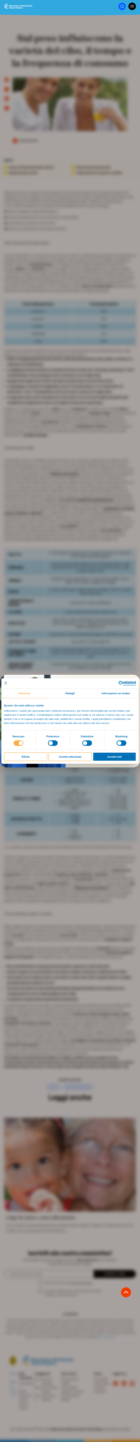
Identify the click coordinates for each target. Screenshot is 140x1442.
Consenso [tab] (24, 693)
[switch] (53, 743)
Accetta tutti (114, 756)
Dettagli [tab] (70, 693)
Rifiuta (26, 756)
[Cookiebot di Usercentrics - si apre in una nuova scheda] (121, 683)
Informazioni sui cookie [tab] (116, 693)
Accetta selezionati (70, 756)
